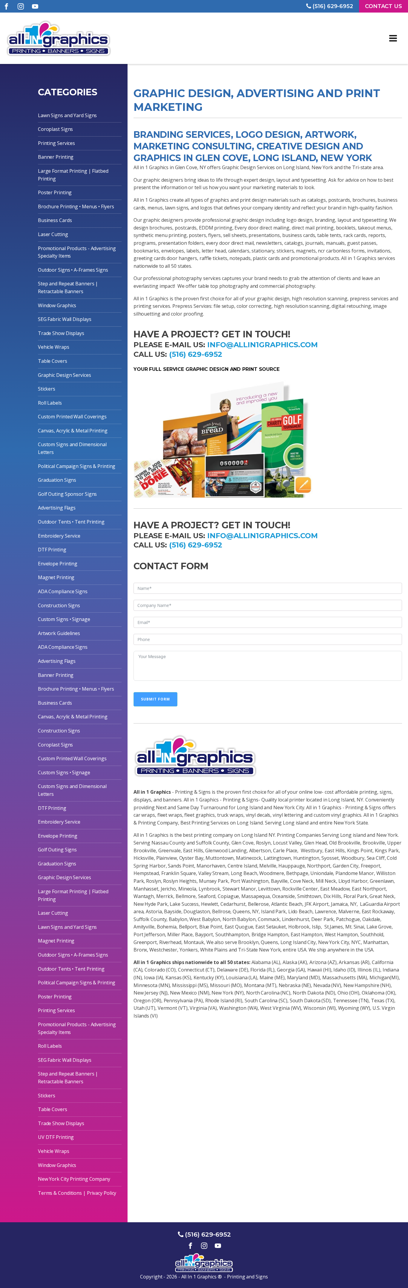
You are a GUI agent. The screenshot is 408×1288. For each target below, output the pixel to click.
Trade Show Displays (61, 333)
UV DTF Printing (56, 1137)
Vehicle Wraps (53, 347)
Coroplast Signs (55, 129)
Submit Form (155, 699)
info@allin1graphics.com (262, 344)
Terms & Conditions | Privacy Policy (77, 1193)
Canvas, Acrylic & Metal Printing (73, 430)
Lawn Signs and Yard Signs (67, 115)
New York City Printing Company (74, 1179)
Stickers (46, 389)
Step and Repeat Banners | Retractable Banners (68, 287)
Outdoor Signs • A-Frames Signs (73, 270)
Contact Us (383, 6)
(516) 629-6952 (195, 354)
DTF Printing (52, 549)
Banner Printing (56, 157)
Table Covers (52, 361)
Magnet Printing (56, 577)
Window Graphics (57, 305)
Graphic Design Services (64, 375)
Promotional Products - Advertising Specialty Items (77, 252)
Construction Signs (59, 605)
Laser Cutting (53, 234)
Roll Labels (50, 403)
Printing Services (56, 143)
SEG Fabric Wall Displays (64, 319)
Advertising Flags (57, 507)
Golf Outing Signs (57, 849)
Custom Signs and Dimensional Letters (72, 448)
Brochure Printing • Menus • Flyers (76, 206)
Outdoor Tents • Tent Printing (71, 521)
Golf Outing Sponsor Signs (67, 494)
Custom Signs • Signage (64, 619)
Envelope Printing (57, 563)
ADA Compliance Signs (63, 591)
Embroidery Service (59, 536)
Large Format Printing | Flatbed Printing (73, 175)
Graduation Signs (57, 480)
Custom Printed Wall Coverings (72, 416)
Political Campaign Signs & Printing (77, 466)
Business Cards (55, 220)
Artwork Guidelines (59, 633)
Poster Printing (55, 192)
